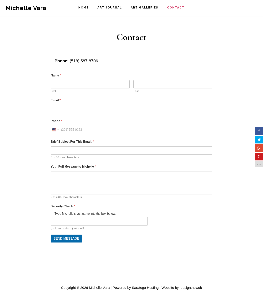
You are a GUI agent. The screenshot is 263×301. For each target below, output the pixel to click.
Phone (56, 121)
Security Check (63, 206)
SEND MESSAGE (66, 238)
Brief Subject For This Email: (72, 141)
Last (136, 90)
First (53, 90)
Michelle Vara (26, 8)
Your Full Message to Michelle (73, 166)
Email (56, 100)
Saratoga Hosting (145, 288)
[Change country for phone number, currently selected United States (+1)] (55, 130)
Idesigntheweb (191, 288)
